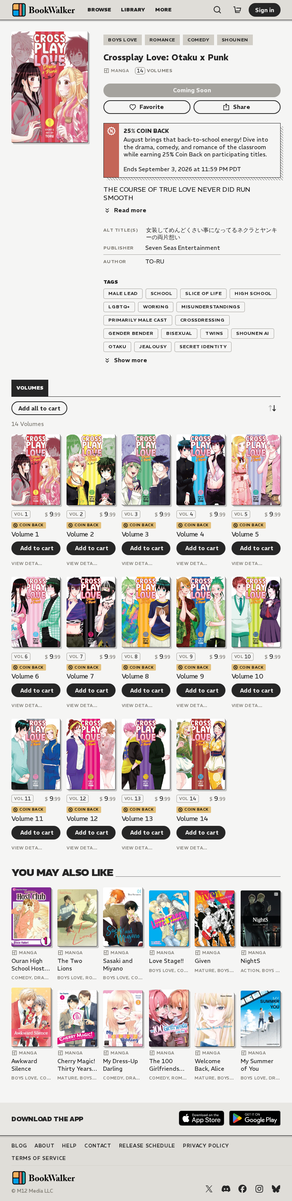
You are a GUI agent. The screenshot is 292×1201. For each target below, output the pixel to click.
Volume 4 (190, 534)
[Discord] (225, 1188)
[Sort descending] (272, 408)
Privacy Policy (206, 1145)
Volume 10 (247, 676)
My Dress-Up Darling (120, 1064)
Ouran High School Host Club (27, 964)
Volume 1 (25, 534)
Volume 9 (190, 676)
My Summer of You (257, 1064)
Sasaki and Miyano (118, 964)
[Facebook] (242, 1188)
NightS (250, 960)
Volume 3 (135, 534)
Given (203, 960)
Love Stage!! (166, 960)
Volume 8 (135, 676)
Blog (19, 1145)
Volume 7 (80, 676)
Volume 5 (245, 534)
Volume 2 (80, 534)
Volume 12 (82, 818)
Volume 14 (192, 818)
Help (69, 1145)
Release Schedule (147, 1145)
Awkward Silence (24, 1064)
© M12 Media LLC (32, 1190)
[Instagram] (259, 1188)
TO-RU (154, 261)
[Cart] (237, 10)
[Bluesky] (276, 1188)
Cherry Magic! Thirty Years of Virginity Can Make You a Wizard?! (76, 1064)
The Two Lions (69, 964)
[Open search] (217, 10)
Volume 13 (137, 818)
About (44, 1145)
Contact (97, 1145)
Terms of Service (38, 1158)
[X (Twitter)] (209, 1188)
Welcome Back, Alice (209, 1064)
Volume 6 (25, 676)
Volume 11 (27, 818)
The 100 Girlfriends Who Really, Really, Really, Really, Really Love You (167, 1064)
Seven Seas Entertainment (182, 247)
